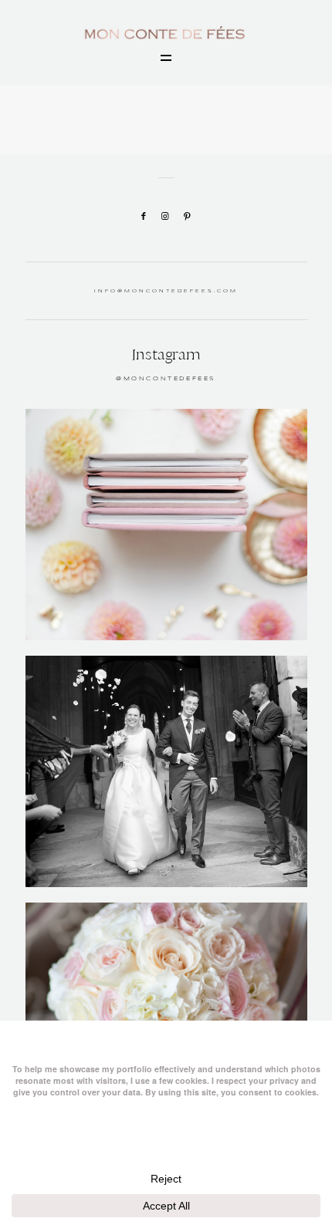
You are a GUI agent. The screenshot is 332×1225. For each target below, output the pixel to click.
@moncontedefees (166, 378)
